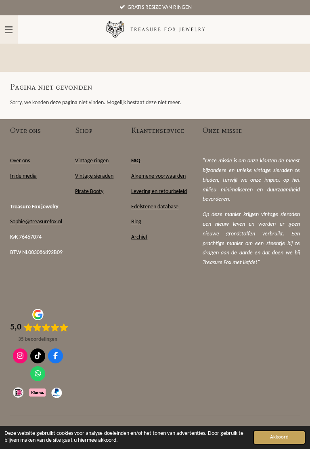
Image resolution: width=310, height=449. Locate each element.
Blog (136, 222)
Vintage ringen (92, 161)
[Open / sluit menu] (9, 29)
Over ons (20, 161)
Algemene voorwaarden (158, 176)
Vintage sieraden (94, 176)
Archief (139, 237)
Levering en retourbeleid (159, 192)
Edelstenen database (154, 207)
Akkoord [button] (279, 437)
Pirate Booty (89, 192)
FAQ (135, 161)
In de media (23, 176)
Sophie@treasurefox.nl (36, 222)
